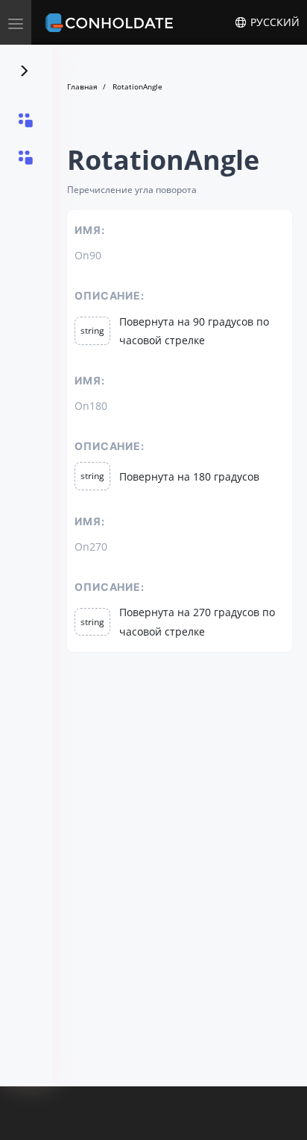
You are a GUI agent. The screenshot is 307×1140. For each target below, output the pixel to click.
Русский (273, 22)
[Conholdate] (111, 22)
